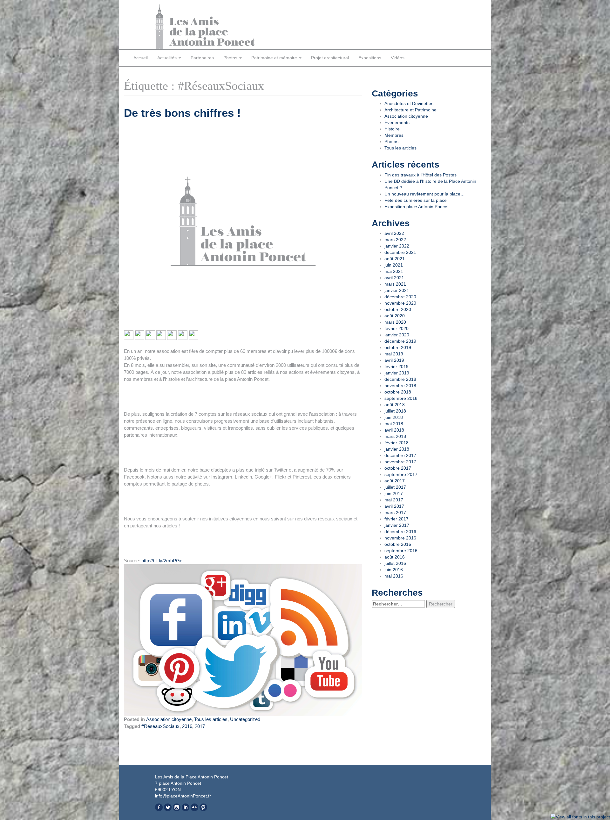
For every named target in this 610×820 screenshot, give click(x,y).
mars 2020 (395, 322)
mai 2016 (393, 576)
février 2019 (396, 366)
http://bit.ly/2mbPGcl (162, 560)
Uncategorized (245, 719)
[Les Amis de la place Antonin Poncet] (228, 26)
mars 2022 (395, 239)
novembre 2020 (400, 303)
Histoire (392, 128)
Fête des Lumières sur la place (415, 200)
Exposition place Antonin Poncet (416, 206)
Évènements (397, 122)
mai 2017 (393, 499)
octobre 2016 (397, 544)
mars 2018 (395, 436)
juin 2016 (393, 569)
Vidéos (397, 57)
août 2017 (394, 480)
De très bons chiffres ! (182, 113)
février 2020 (396, 328)
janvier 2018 (396, 449)
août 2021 (394, 258)
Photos (391, 141)
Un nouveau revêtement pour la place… (424, 193)
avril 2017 (394, 506)
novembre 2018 (400, 385)
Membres (393, 135)
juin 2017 (393, 493)
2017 (200, 726)
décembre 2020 (400, 296)
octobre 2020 (397, 309)
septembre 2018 (400, 398)
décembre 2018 (400, 379)
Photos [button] (231, 57)
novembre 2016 (400, 537)
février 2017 (396, 518)
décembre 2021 (400, 252)
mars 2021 (395, 284)
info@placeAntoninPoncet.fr (183, 795)
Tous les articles (210, 719)
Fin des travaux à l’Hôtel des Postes (420, 174)
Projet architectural (330, 57)
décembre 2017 (400, 455)
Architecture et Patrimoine (410, 109)
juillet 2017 (395, 487)
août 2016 (394, 556)
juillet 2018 (395, 410)
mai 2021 (393, 271)
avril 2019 (394, 360)
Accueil (140, 57)
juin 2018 (393, 417)
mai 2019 (393, 353)
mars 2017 (395, 512)
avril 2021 (394, 277)
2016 (187, 726)
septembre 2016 (400, 550)
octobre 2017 (397, 468)
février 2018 (396, 442)
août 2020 (394, 315)
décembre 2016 (400, 531)
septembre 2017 (400, 474)
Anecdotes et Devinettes (408, 103)
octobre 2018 (397, 391)
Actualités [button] (167, 57)
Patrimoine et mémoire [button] (274, 57)
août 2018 (394, 404)
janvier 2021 (396, 290)
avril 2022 (394, 233)
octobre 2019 (397, 347)
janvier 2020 (396, 334)
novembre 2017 (400, 461)
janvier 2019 (396, 372)
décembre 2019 (400, 341)
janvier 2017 (396, 525)
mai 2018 (393, 423)
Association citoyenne (169, 719)
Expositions (369, 57)
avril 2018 (394, 430)
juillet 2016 (395, 563)
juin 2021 (393, 265)
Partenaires (202, 57)
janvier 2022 (396, 245)
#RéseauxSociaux (160, 726)
